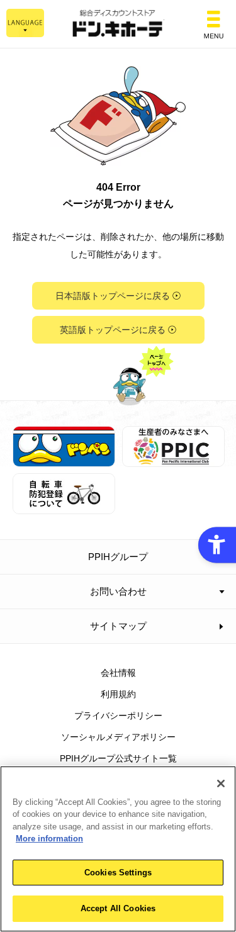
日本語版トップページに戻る (112, 296)
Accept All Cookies (118, 908)
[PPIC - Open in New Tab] (173, 459)
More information (49, 838)
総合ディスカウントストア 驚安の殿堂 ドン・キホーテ (118, 24)
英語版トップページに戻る (113, 330)
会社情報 (118, 673)
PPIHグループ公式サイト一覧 (118, 758)
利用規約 (118, 694)
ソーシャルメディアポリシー (118, 737)
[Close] (221, 783)
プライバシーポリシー (118, 715)
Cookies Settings (118, 872)
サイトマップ (118, 625)
